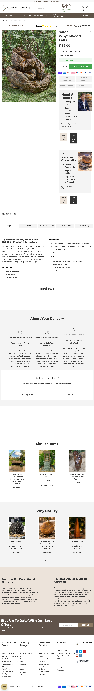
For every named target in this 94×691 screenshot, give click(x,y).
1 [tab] (43, 495)
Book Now (73, 200)
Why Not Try (84, 226)
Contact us (64, 137)
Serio (22, 659)
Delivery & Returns (46, 226)
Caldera (23, 664)
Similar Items (65, 226)
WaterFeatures (20, 686)
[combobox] (43, 8)
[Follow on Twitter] (80, 651)
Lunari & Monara (26, 653)
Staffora (23, 661)
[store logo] (14, 8)
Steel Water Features (10, 659)
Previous (0, 472)
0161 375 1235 (62, 650)
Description (9, 226)
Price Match (73, 138)
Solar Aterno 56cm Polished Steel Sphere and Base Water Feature (17, 478)
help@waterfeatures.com (66, 653)
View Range (64, 200)
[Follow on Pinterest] (84, 651)
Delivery (42, 661)
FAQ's (41, 656)
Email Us (70, 395)
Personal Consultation (47, 653)
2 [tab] (46, 495)
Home (5, 20)
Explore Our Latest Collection (69, 51)
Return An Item (44, 664)
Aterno (23, 667)
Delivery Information (29, 395)
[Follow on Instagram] (80, 655)
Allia (21, 675)
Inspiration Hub (7, 676)
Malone (23, 672)
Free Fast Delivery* (72, 25)
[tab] (47, 242)
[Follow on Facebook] (77, 651)
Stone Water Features (10, 661)
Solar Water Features (10, 656)
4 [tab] (51, 495)
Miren (22, 656)
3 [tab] (48, 495)
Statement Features (40, 1)
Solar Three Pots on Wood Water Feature (77, 476)
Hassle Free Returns (82, 25)
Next (93, 472)
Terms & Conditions (46, 671)
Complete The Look (66, 55)
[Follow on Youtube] (77, 655)
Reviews (27, 226)
